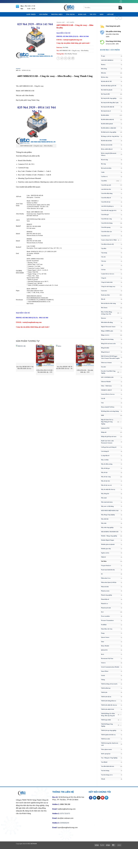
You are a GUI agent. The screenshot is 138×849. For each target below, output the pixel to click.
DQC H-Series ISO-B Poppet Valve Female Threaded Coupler (110, 357)
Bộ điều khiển (105, 115)
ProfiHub (103, 624)
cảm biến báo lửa (106, 189)
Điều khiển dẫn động (107, 322)
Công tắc (103, 278)
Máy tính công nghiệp (107, 527)
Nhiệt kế (103, 557)
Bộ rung (103, 164)
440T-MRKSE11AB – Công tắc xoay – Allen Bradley (74, 50)
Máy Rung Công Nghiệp (108, 514)
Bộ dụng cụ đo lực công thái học (110, 136)
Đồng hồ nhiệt (105, 348)
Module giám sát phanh (107, 544)
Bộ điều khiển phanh (107, 123)
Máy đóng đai (105, 493)
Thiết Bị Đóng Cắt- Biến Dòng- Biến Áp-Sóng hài (108, 714)
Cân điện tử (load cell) (107, 244)
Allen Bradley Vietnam (70, 54)
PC (102, 574)
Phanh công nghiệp (106, 595)
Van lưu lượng (105, 770)
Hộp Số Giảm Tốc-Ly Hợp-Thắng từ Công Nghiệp (107, 422)
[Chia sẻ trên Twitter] (62, 58)
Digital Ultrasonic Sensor (108, 326)
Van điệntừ (104, 762)
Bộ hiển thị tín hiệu (106, 140)
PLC (102, 612)
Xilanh (103, 779)
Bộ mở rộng (104, 159)
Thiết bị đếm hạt (105, 688)
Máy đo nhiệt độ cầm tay (108, 489)
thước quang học (106, 753)
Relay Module (105, 646)
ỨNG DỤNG (70, 14)
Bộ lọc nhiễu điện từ (106, 149)
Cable (102, 172)
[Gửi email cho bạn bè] (65, 58)
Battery (103, 64)
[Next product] (116, 18)
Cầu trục (103, 261)
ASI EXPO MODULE (107, 60)
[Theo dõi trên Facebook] (121, 1)
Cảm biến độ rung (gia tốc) (108, 210)
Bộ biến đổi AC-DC (106, 81)
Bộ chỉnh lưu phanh (106, 90)
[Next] (93, 360)
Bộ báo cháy (104, 77)
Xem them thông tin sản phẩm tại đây (28, 156)
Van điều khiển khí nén (107, 766)
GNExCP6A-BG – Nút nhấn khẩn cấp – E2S (85, 371)
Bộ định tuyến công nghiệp (108, 132)
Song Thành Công (33, 100)
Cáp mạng (104, 252)
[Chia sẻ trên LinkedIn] (73, 58)
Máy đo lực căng (106, 476)
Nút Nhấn (103, 561)
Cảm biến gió (105, 214)
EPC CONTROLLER (107, 377)
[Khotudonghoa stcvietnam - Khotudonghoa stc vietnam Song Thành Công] (69, 8)
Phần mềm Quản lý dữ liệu (108, 582)
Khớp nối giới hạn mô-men (108, 436)
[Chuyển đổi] (121, 181)
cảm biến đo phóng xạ (107, 206)
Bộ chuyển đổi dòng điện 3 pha (110, 102)
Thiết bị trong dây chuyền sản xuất (109, 744)
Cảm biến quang (105, 227)
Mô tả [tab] (18, 70)
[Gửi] (120, 7)
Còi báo (103, 269)
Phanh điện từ (105, 599)
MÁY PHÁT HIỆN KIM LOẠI (109, 510)
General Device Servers (108, 394)
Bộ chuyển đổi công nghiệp (108, 98)
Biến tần (103, 73)
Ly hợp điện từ (105, 455)
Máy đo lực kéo (105, 481)
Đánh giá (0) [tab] (26, 70)
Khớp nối (103, 432)
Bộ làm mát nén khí (106, 145)
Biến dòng (104, 68)
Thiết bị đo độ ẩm (106, 696)
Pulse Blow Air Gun (106, 629)
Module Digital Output (107, 540)
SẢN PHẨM (43, 14)
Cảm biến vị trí (105, 235)
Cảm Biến (104, 180)
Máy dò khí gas (105, 468)
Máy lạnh (104, 498)
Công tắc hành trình (106, 282)
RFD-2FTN (104, 650)
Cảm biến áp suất (106, 185)
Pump (102, 633)
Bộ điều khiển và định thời (108, 128)
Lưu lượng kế (105, 451)
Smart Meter (104, 671)
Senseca (103, 662)
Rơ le (102, 654)
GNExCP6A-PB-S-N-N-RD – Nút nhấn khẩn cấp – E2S (45, 371)
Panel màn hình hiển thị (108, 569)
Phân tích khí (105, 586)
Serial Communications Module (110, 667)
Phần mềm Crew (106, 578)
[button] (19, 56)
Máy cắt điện (105, 460)
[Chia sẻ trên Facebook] (58, 58)
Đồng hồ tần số (105, 352)
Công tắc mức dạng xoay (108, 286)
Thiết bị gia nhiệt (106, 720)
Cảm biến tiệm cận (106, 231)
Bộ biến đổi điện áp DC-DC (108, 85)
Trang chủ (60, 22)
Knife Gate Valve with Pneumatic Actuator (107, 442)
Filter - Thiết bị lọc (106, 386)
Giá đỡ (103, 398)
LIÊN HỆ (110, 14)
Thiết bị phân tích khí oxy (108, 734)
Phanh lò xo (104, 603)
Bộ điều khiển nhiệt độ (107, 119)
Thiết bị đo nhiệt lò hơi (107, 709)
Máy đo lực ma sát (106, 485)
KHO (102, 14)
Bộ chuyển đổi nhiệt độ (107, 107)
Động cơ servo (105, 335)
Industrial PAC (105, 428)
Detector (103, 318)
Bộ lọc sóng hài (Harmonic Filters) (108, 154)
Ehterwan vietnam (106, 362)
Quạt (102, 641)
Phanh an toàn (105, 591)
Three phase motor (106, 749)
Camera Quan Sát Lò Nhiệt (109, 240)
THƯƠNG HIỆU (57, 14)
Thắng (103, 679)
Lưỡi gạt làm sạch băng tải (108, 447)
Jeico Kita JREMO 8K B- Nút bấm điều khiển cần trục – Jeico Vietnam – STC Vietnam (25, 367)
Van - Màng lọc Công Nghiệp (109, 758)
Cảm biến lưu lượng (106, 223)
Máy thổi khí (104, 519)
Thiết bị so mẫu (105, 739)
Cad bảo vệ (104, 176)
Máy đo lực (104, 472)
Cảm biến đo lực (105, 202)
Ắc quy (103, 56)
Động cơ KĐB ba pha (107, 331)
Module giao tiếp (106, 548)
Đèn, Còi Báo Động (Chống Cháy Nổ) (106, 313)
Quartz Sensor (105, 637)
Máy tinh (103, 523)
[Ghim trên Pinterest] (69, 58)
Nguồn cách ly (105, 553)
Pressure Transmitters (107, 620)
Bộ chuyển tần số (106, 111)
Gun (102, 402)
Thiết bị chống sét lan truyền (109, 684)
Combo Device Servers (107, 274)
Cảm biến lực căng (106, 219)
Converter (104, 290)
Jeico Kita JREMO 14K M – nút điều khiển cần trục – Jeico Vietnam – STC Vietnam (65, 367)
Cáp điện (103, 248)
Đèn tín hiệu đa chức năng (108, 303)
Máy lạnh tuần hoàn (107, 502)
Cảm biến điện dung (106, 193)
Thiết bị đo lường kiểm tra (108, 700)
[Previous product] (120, 18)
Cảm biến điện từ (106, 197)
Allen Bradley (29, 95)
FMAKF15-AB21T (106, 390)
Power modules (105, 616)
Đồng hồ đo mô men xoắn (108, 343)
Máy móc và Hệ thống (107, 506)
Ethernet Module (106, 381)
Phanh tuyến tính (106, 608)
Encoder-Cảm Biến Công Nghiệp (108, 372)
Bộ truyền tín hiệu (106, 168)
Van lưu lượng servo (107, 775)
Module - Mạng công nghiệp (109, 536)
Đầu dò (103, 299)
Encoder (103, 367)
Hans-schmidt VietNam (107, 407)
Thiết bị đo (104, 692)
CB (102, 265)
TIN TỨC (93, 14)
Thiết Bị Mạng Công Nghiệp (107, 725)
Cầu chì (103, 257)
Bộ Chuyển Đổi (105, 94)
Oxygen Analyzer (106, 565)
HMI (102, 415)
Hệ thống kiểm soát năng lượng (110, 411)
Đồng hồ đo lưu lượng (107, 339)
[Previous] (16, 360)
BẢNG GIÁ (82, 14)
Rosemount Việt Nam (107, 658)
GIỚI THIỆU (31, 14)
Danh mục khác (105, 295)
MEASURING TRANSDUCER (109, 531)
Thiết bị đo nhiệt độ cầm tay (109, 705)
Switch (103, 675)
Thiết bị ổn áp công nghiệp (108, 730)
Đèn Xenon (104, 307)
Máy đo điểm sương (106, 464)
